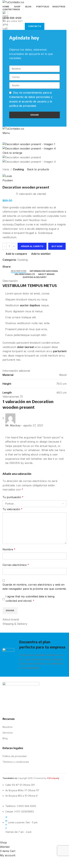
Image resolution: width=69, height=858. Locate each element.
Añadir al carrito (32, 246)
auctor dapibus (30, 305)
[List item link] (20, 820)
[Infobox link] (34, 420)
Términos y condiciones (16, 761)
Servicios (8, 732)
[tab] (18, 271)
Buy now (57, 246)
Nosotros (8, 727)
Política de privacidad (14, 756)
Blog (5, 738)
